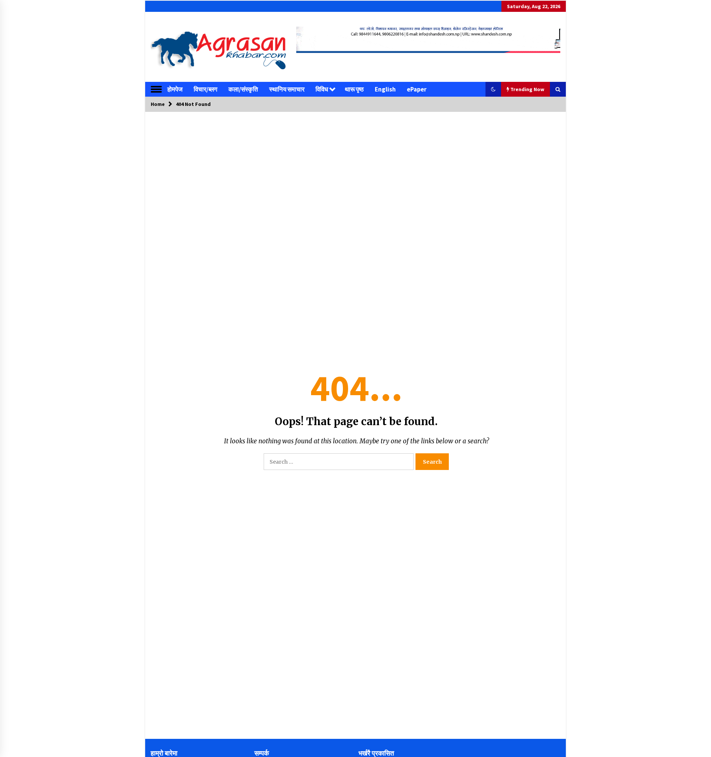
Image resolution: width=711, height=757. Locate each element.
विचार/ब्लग (205, 89)
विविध (322, 89)
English (385, 89)
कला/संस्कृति (243, 89)
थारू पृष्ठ (354, 89)
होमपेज (175, 89)
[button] (493, 89)
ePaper (417, 89)
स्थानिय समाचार (286, 89)
